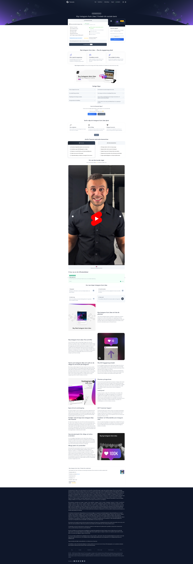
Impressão (80, 549)
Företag (121, 549)
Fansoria (71, 2)
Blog (72, 549)
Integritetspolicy (89, 549)
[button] (102, 2)
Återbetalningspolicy (111, 549)
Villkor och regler (99, 549)
